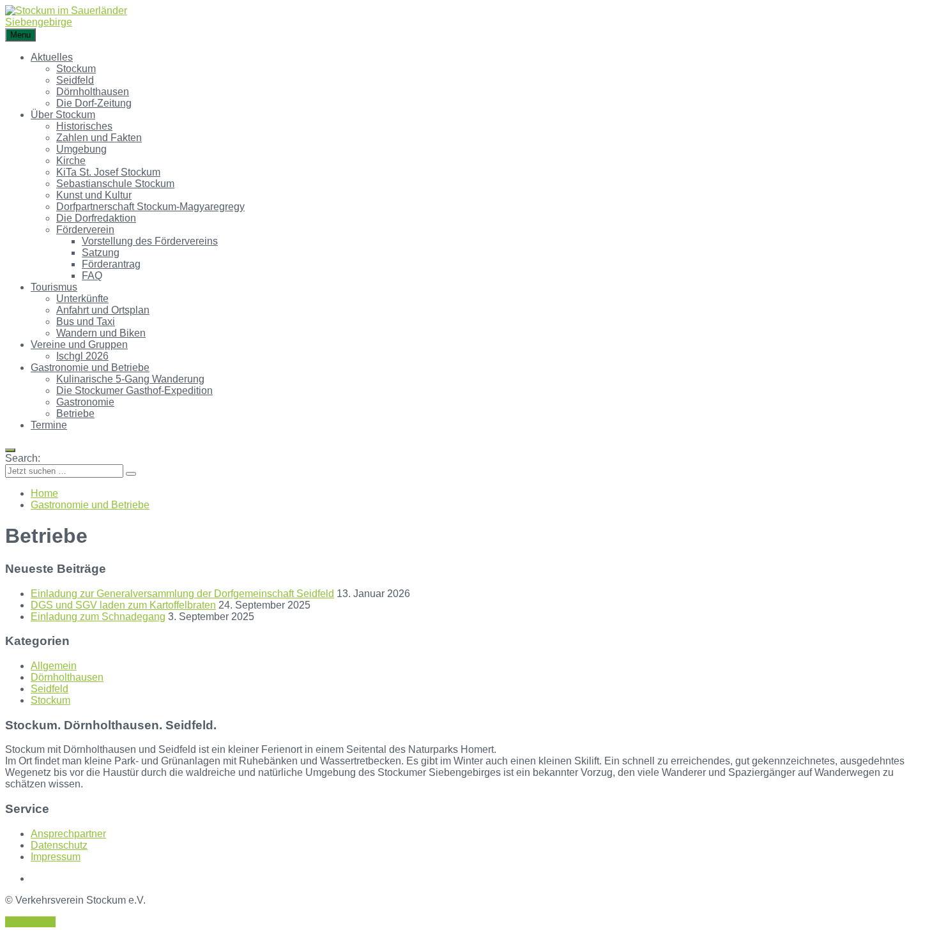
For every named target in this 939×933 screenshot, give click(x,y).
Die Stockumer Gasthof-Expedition (134, 390)
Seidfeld (75, 80)
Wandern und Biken (101, 333)
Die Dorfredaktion (96, 218)
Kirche (71, 160)
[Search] (131, 474)
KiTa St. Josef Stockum (108, 172)
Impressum (55, 856)
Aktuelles (52, 57)
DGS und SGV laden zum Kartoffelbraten (123, 605)
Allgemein (54, 665)
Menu (20, 35)
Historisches (84, 126)
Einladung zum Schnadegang (98, 616)
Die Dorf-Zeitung (94, 103)
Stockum (76, 68)
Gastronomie (85, 402)
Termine (49, 425)
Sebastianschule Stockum (115, 183)
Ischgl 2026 (82, 356)
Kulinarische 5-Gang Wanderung (130, 379)
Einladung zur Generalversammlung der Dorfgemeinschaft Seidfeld (182, 593)
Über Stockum (63, 114)
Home (44, 493)
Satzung (100, 252)
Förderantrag (111, 264)
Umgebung (81, 149)
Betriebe (75, 413)
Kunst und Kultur (94, 195)
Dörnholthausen (92, 91)
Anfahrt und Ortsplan (102, 310)
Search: (22, 458)
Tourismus (54, 287)
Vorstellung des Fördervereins (150, 241)
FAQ (92, 275)
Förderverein (85, 229)
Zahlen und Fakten (99, 137)
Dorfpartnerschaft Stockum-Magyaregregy (150, 206)
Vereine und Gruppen (79, 344)
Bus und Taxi (85, 321)
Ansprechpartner (68, 833)
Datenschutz (59, 845)
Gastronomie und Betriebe (90, 367)
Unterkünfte (82, 298)
